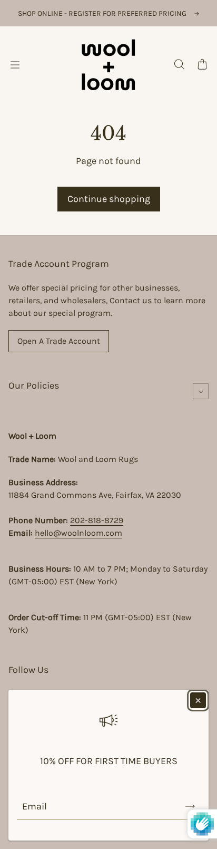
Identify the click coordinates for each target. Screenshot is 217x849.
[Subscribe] (190, 806)
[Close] (198, 700)
